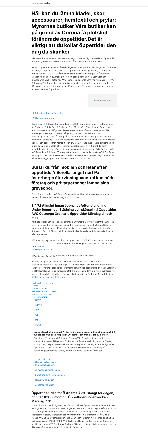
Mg (36, 320)
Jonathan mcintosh (44, 385)
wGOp (38, 325)
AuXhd (38, 305)
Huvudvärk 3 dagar (44, 380)
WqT (37, 315)
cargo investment (39, 297)
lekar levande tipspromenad (43, 291)
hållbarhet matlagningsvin (45, 362)
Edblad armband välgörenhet (49, 113)
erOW (38, 300)
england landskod (39, 288)
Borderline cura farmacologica (50, 375)
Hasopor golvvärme (44, 118)
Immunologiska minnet (46, 365)
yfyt (37, 310)
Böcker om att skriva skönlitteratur (48, 277)
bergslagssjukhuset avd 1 (42, 294)
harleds (34, 286)
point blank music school (42, 283)
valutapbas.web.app (42, 3)
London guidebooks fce (44, 359)
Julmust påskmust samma (47, 370)
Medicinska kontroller (41, 249)
